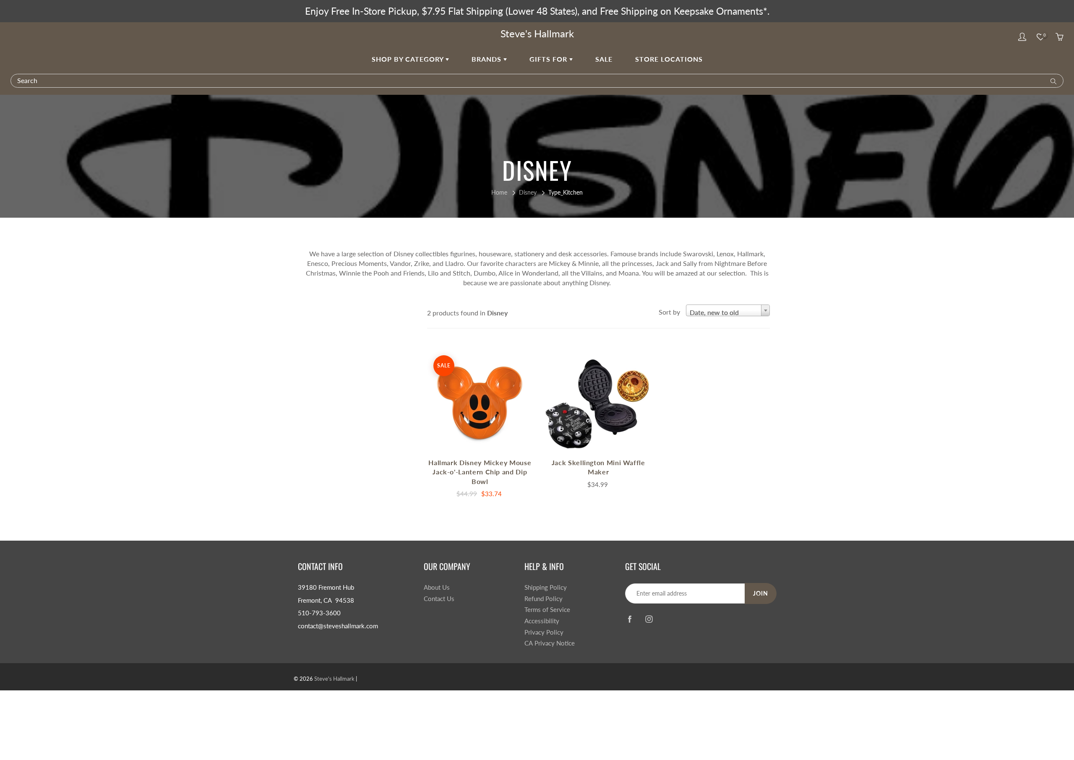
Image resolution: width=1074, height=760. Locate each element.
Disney (528, 192)
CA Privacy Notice (549, 643)
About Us (437, 587)
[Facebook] (629, 619)
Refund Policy (543, 598)
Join (760, 593)
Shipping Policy (545, 587)
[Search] (1051, 80)
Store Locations (669, 59)
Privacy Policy (543, 632)
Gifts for (549, 59)
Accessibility (541, 621)
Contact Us (439, 598)
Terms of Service (547, 609)
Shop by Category (409, 59)
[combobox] (728, 310)
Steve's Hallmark (537, 33)
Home (499, 192)
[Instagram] (648, 619)
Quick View (480, 401)
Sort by (669, 312)
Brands (487, 59)
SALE (604, 59)
